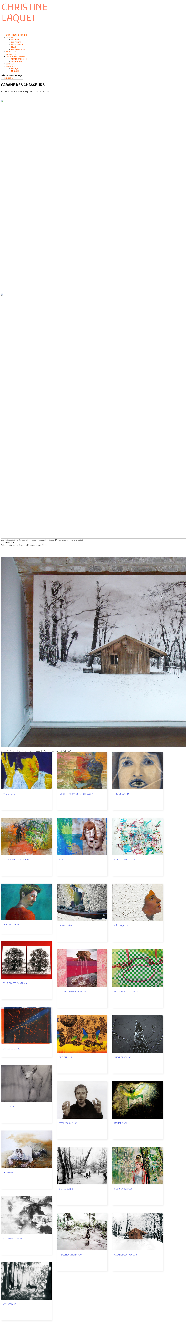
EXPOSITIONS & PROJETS (16, 35)
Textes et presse (19, 59)
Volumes (15, 40)
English (15, 71)
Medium (9, 37)
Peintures (16, 42)
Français (10, 66)
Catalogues (16, 61)
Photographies (18, 44)
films (13, 47)
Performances (18, 49)
